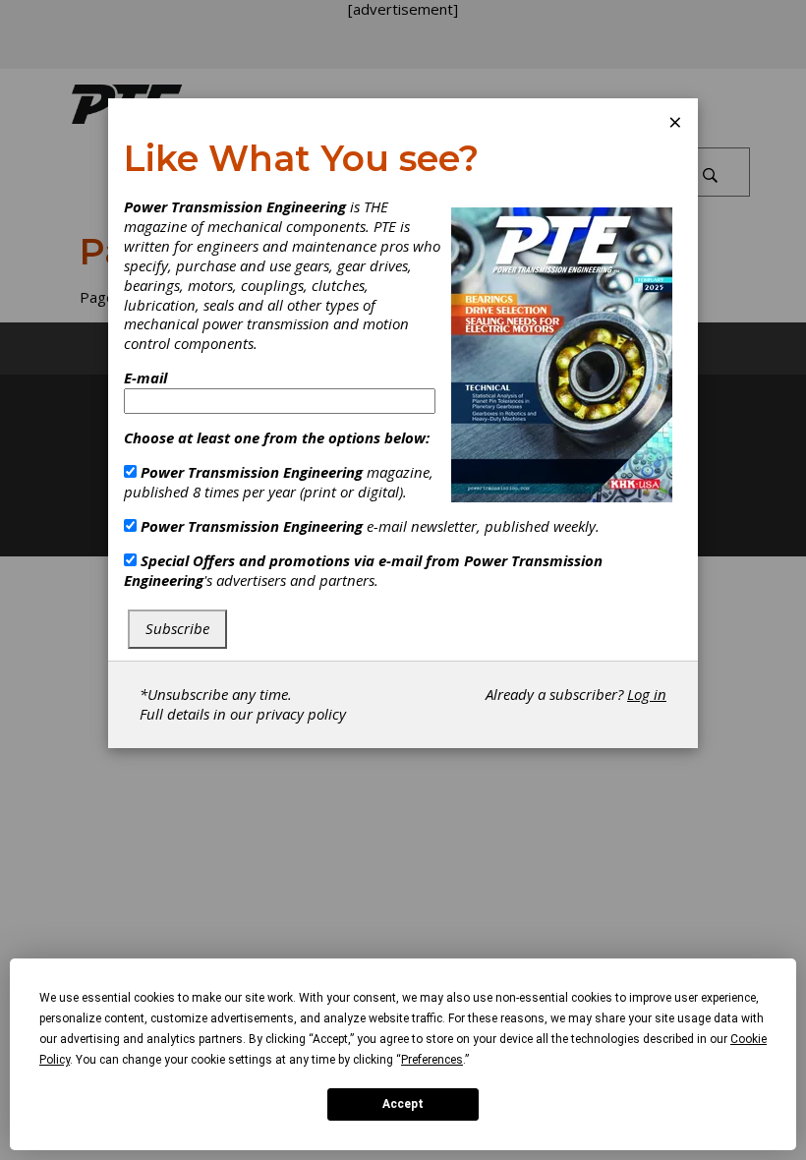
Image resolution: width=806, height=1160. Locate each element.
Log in (646, 694)
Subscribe (177, 628)
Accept (403, 1104)
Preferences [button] (432, 1060)
